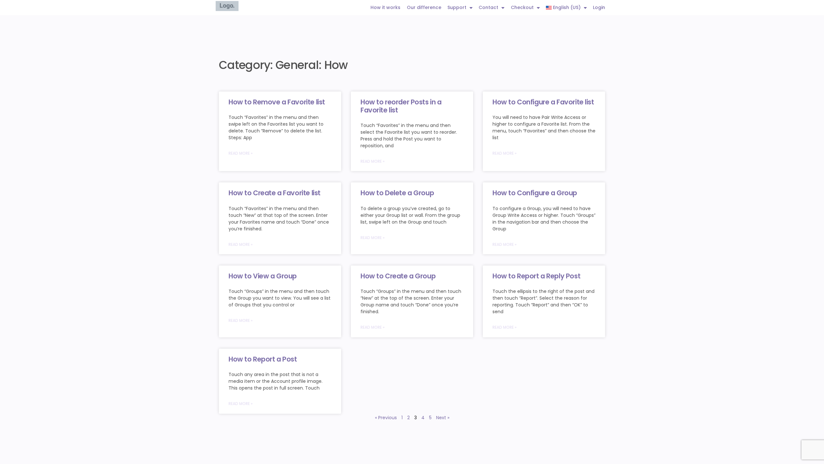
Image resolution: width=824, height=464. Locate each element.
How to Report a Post (263, 359)
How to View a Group (263, 276)
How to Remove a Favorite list (277, 102)
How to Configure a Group (534, 193)
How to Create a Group (397, 276)
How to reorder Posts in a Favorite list (401, 106)
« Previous (386, 417)
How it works (385, 7)
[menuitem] (566, 7)
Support (456, 7)
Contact (488, 7)
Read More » (241, 153)
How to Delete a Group (397, 193)
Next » (442, 417)
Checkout (522, 7)
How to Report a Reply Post (536, 276)
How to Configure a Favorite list (543, 102)
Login (599, 7)
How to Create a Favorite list (275, 193)
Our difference (424, 7)
